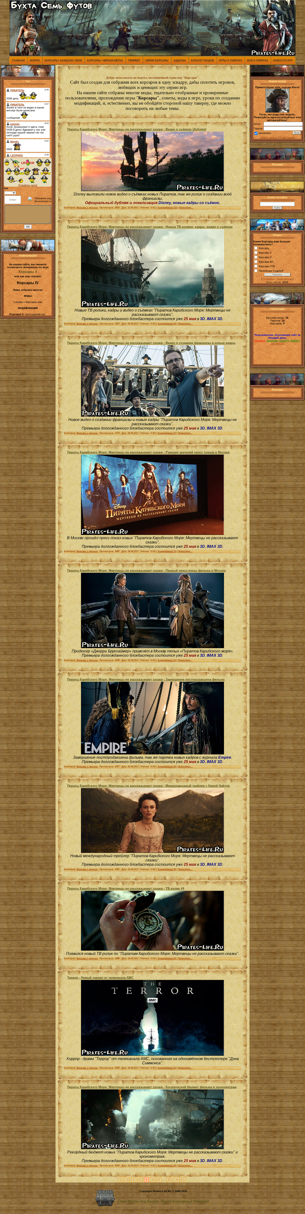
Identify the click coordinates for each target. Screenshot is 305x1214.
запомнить (264, 133)
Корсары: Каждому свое (63, 60)
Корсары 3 (265, 257)
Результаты (268, 279)
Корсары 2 (265, 252)
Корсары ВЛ (266, 261)
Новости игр (282, 60)
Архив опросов (284, 279)
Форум (35, 60)
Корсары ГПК (267, 266)
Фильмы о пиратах (87, 207)
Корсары (264, 248)
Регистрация (287, 137)
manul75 (284, 340)
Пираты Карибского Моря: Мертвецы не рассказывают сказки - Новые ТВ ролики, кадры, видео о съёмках (150, 227)
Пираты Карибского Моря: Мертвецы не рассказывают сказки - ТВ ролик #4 (125, 888)
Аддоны (179, 60)
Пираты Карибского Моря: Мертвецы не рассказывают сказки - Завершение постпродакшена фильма (145, 679)
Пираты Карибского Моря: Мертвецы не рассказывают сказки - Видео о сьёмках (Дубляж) (136, 129)
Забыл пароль (268, 137)
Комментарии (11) (167, 207)
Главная (18, 60)
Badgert (295, 340)
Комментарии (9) (167, 869)
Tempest (134, 60)
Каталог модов (202, 60)
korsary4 (259, 340)
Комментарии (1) (167, 433)
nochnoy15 (277, 343)
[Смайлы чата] (27, 185)
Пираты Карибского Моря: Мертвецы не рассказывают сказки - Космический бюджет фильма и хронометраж (151, 1087)
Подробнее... (186, 207)
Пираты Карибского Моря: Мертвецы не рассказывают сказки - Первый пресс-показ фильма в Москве (146, 570)
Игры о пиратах (230, 60)
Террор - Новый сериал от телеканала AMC (100, 977)
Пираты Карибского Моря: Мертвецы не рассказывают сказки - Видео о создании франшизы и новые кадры (151, 343)
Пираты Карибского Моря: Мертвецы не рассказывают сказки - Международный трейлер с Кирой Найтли (148, 786)
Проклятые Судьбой (271, 270)
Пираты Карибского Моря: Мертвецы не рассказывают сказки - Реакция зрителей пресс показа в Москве (148, 452)
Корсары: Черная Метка (105, 60)
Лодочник (272, 340)
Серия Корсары (156, 60)
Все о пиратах (257, 60)
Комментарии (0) (167, 324)
